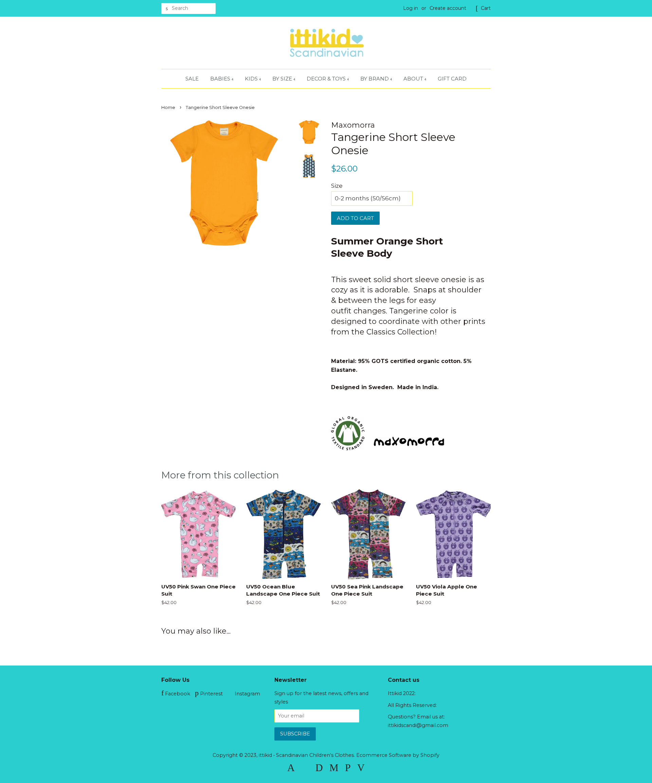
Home (168, 107)
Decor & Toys (327, 78)
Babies (221, 78)
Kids (252, 78)
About (413, 78)
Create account (448, 8)
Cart (486, 8)
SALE (192, 78)
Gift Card (452, 78)
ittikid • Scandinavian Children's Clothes (306, 755)
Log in (410, 8)
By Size (282, 78)
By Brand (375, 78)
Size (337, 185)
